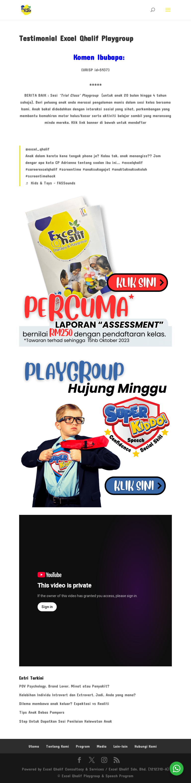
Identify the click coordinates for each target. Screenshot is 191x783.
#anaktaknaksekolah (129, 169)
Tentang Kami (57, 746)
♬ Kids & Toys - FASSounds (50, 182)
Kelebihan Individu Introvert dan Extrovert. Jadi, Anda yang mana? (77, 694)
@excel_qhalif (37, 149)
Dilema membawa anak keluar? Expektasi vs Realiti (64, 703)
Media (101, 746)
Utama (34, 746)
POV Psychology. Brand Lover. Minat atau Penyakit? (64, 686)
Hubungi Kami (146, 746)
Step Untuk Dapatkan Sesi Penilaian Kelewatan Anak (65, 721)
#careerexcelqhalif (41, 169)
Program (83, 746)
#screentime (70, 169)
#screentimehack (40, 175)
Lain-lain (120, 746)
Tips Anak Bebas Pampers (41, 712)
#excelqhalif (132, 162)
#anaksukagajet (96, 169)
